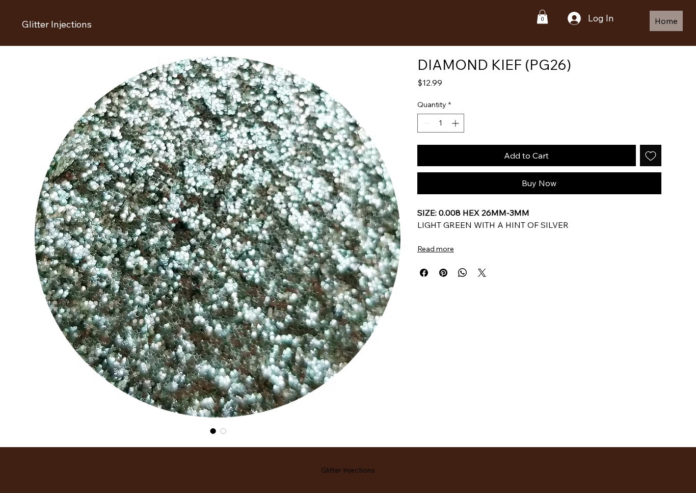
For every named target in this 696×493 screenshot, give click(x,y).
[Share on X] (482, 273)
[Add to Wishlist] (650, 155)
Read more (435, 248)
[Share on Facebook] (424, 273)
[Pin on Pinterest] (443, 273)
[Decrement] (425, 123)
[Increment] (456, 123)
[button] (542, 16)
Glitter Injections (57, 24)
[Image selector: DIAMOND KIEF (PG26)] (213, 431)
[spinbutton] (441, 123)
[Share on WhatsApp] (463, 273)
